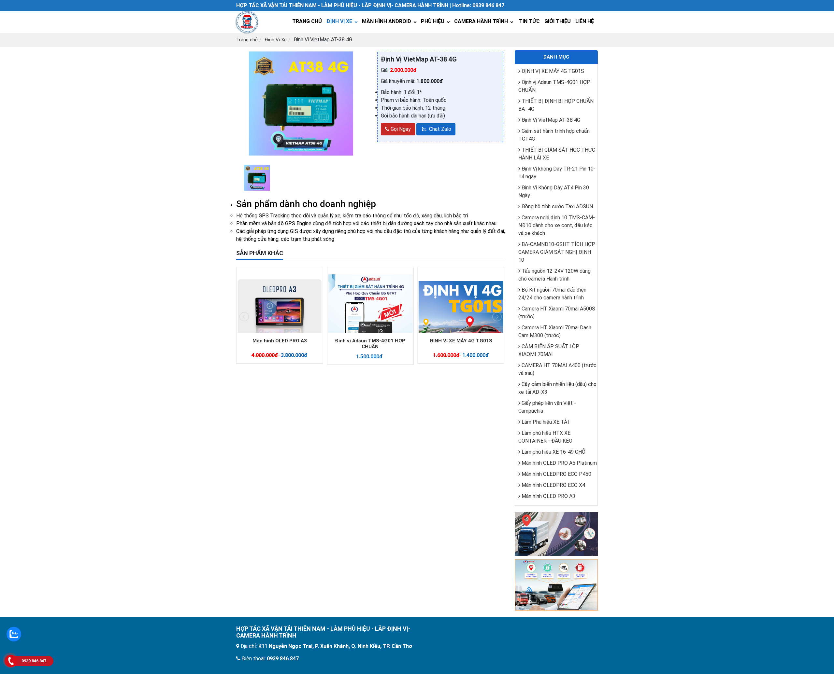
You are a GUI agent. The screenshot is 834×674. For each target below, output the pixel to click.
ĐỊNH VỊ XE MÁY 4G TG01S (370, 341)
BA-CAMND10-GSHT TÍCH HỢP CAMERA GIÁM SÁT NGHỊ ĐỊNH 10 (556, 252)
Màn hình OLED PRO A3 (548, 496)
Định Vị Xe (339, 21)
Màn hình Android (386, 21)
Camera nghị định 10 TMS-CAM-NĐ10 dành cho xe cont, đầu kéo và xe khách (556, 225)
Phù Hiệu (432, 21)
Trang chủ (247, 40)
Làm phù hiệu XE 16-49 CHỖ (553, 452)
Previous (227, 104)
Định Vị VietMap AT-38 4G (551, 120)
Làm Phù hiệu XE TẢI (545, 422)
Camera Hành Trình (481, 21)
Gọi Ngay (400, 129)
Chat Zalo (439, 129)
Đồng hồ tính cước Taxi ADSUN (557, 206)
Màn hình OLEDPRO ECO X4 (553, 485)
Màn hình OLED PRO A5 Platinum (460, 341)
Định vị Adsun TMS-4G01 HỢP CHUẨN (279, 344)
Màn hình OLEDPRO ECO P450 (556, 474)
